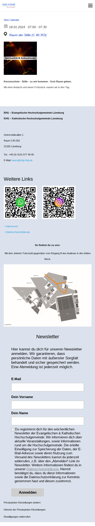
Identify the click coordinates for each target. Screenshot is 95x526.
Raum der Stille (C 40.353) (28, 35)
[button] (90, 5)
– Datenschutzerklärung (17, 232)
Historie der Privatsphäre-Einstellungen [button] (25, 509)
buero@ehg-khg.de (22, 160)
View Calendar (11, 20)
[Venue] (6, 34)
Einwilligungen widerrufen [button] (17, 516)
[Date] (6, 26)
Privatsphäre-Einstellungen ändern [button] (22, 502)
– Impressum (11, 226)
